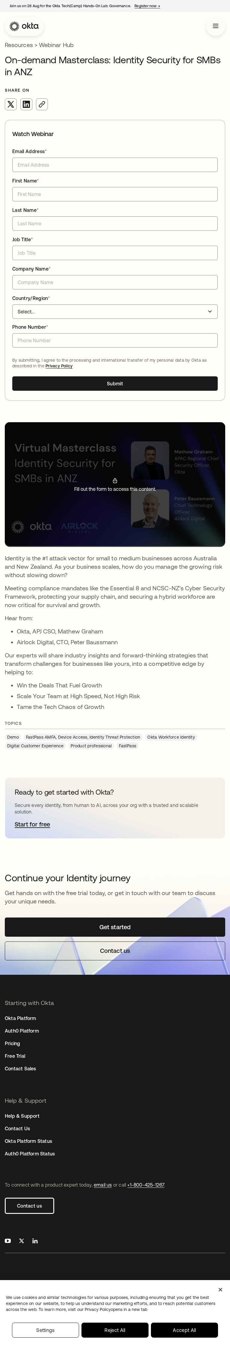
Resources (19, 44)
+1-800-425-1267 (145, 1184)
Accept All (184, 1330)
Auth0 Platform (22, 1030)
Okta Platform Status (28, 1141)
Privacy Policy (59, 365)
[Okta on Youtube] (8, 1241)
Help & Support (22, 1116)
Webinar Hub (56, 44)
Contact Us (17, 1128)
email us (103, 1184)
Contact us (29, 1205)
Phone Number (30, 327)
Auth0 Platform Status (30, 1153)
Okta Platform (20, 1018)
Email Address (29, 151)
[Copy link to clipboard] (42, 104)
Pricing (12, 1043)
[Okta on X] (22, 1241)
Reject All (115, 1330)
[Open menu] (215, 26)
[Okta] (24, 26)
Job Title (22, 239)
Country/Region (31, 298)
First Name (25, 180)
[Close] (220, 1289)
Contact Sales (20, 1068)
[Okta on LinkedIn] (35, 1241)
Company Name (31, 268)
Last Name (25, 210)
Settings (45, 1330)
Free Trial (15, 1056)
